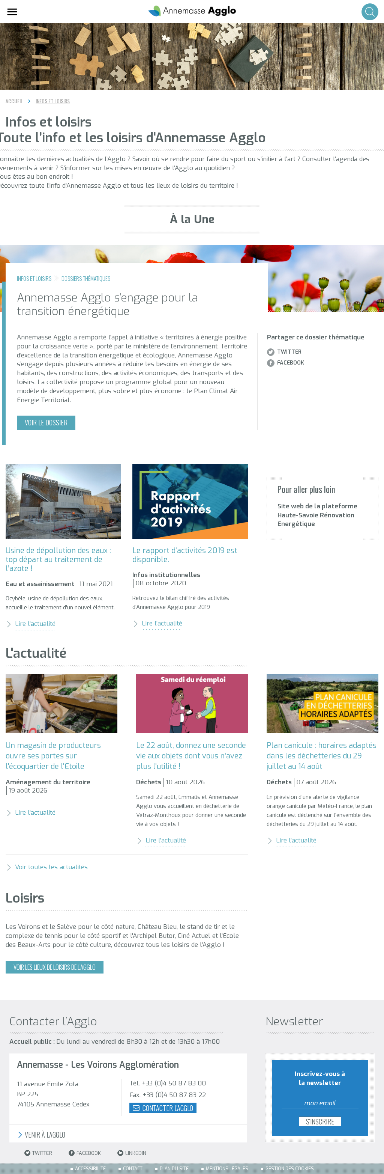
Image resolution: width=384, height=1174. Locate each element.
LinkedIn (135, 1153)
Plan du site (174, 1169)
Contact (132, 1169)
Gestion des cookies (290, 1169)
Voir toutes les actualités (51, 867)
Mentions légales (227, 1169)
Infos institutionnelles (166, 575)
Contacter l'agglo (167, 1108)
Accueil (14, 101)
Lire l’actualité (35, 623)
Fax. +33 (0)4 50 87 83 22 (167, 1095)
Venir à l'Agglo (44, 1134)
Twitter (289, 352)
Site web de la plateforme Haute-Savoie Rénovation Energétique (317, 515)
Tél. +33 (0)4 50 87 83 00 (167, 1083)
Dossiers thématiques (86, 278)
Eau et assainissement (40, 584)
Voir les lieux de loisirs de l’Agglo (55, 967)
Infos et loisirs (53, 101)
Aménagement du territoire (48, 782)
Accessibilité (90, 1169)
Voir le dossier (46, 422)
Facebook (290, 363)
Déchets (148, 782)
